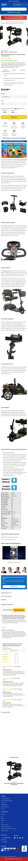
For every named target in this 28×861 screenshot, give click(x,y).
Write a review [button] (14, 650)
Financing (3, 599)
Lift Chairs (3, 802)
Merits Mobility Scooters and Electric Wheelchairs (15, 21)
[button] (4, 58)
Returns (2, 818)
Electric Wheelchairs (5, 798)
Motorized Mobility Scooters (7, 800)
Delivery (3, 93)
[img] (9, 666)
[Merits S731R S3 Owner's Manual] (14, 480)
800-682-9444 (15, 858)
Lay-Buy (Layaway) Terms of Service (9, 828)
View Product (6, 748)
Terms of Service (4, 824)
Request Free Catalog (15, 12)
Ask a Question (20, 610)
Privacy (2, 820)
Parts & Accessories (5, 806)
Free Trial (3, 808)
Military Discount (4, 830)
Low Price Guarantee (6, 596)
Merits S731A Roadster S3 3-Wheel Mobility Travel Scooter (14, 784)
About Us (3, 814)
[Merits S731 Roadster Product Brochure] (14, 488)
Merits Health (6, 270)
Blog (2, 816)
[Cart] (22, 5)
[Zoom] (22, 45)
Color (2, 100)
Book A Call (14, 586)
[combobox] (14, 9)
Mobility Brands (4, 804)
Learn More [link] (22, 108)
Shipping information (6, 592)
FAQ (2, 822)
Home (2, 21)
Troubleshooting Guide (6, 826)
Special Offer (6, 743)
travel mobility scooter (22, 159)
